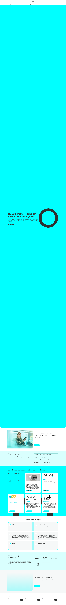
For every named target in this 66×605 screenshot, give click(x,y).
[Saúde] (10, 525)
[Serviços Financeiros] (36, 534)
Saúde (13, 524)
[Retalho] (10, 544)
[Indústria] (10, 534)
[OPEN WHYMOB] (4, 4)
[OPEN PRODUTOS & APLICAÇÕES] (22, 4)
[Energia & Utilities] (36, 544)
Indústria (14, 534)
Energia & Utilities (41, 543)
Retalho (13, 543)
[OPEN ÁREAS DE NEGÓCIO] (12, 4)
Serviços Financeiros (42, 534)
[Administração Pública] (36, 525)
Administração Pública (42, 524)
